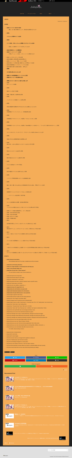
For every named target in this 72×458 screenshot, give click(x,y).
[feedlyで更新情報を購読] (20, 366)
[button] (67, 450)
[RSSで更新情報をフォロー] (52, 366)
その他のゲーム (41, 0)
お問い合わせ (52, 0)
